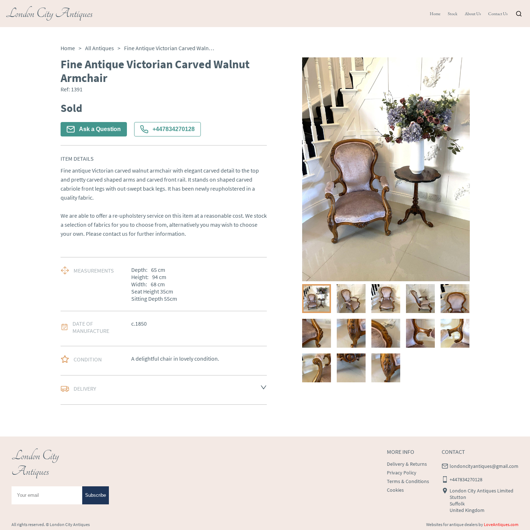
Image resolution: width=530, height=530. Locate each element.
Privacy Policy (401, 472)
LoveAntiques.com (501, 524)
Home (435, 14)
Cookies (395, 490)
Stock (453, 14)
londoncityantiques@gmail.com (484, 466)
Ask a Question (100, 129)
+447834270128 (174, 129)
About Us (473, 14)
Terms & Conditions (408, 481)
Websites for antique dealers (452, 524)
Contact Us (498, 14)
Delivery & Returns (407, 464)
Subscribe (95, 495)
